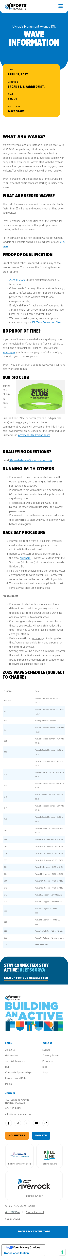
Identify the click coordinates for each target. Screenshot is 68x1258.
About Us (10, 1050)
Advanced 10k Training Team (34, 435)
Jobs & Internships (15, 1061)
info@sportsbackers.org (18, 1114)
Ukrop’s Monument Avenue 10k (34, 26)
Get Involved (12, 1055)
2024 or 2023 (17, 280)
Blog (44, 1067)
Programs (47, 1061)
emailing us (9, 352)
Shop (45, 1072)
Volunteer (17, 1135)
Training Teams (50, 1055)
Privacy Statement (35, 1212)
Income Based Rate (15, 1078)
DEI (7, 1067)
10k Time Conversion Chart (47, 322)
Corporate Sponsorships (18, 1072)
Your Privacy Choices (26, 1247)
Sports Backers (16, 7)
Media (8, 1084)
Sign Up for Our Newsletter (26, 978)
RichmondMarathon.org (19, 1164)
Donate (41, 1135)
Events (46, 1050)
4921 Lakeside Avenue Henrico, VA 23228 (17, 1101)
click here (25, 558)
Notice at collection (16, 1253)
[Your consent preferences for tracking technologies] (62, 1252)
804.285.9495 (13, 1108)
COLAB (16, 1219)
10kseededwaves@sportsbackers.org (30, 460)
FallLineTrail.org (49, 1164)
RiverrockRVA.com (34, 1196)
